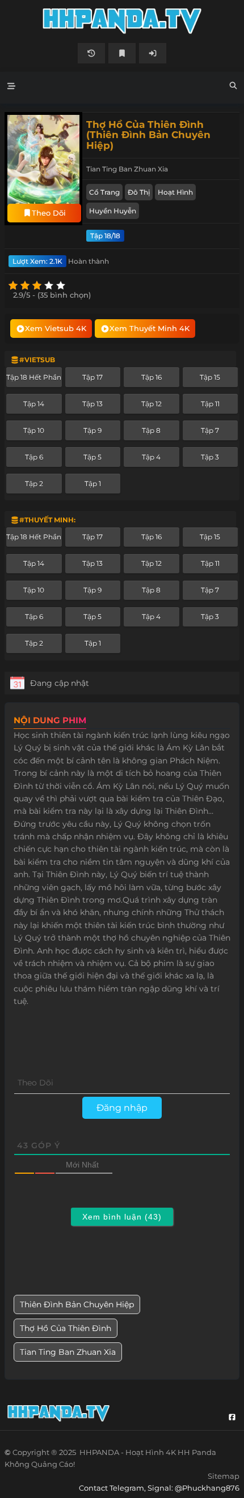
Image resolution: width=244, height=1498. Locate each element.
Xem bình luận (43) (122, 1216)
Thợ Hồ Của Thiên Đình (65, 1328)
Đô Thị (139, 192)
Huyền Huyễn (112, 211)
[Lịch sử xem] (91, 53)
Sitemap (223, 1475)
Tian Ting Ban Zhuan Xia (68, 1352)
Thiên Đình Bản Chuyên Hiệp (77, 1304)
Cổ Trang (104, 192)
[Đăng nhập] (152, 53)
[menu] (11, 87)
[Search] (233, 87)
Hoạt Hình (175, 192)
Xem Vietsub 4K (55, 328)
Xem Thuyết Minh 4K (150, 328)
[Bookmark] (122, 53)
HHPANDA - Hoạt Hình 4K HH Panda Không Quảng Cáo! (122, 21)
